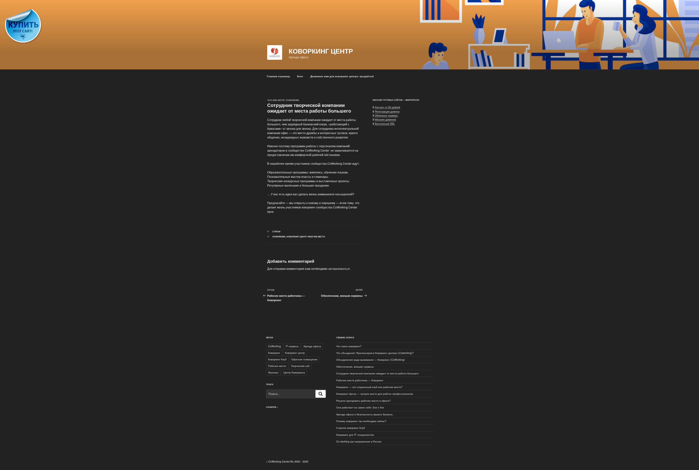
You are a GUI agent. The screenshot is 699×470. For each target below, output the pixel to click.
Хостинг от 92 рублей (387, 107)
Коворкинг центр (321, 51)
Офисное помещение (304, 359)
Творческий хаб (300, 366)
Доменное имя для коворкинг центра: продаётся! (342, 76)
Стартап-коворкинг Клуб (350, 428)
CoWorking (292, 100)
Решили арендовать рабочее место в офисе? (363, 400)
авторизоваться (339, 269)
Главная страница (278, 76)
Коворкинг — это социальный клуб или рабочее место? (369, 387)
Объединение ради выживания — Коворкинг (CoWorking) (370, 359)
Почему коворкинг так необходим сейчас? (361, 421)
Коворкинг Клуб (277, 359)
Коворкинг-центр (297, 236)
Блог (300, 76)
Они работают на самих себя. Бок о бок (360, 407)
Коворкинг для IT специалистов (355, 434)
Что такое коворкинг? (349, 346)
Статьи (276, 231)
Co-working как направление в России (358, 441)
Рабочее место (316, 236)
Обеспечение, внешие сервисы (355, 366)
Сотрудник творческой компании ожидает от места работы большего (377, 373)
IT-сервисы (292, 346)
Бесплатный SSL (385, 123)
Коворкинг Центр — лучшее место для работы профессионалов (374, 393)
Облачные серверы (386, 115)
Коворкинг (274, 353)
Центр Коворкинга (294, 372)
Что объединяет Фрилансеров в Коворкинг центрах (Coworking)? (375, 353)
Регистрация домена (387, 111)
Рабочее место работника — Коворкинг (359, 380)
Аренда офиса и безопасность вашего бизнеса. (364, 414)
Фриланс (273, 372)
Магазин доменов (385, 119)
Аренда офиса (312, 346)
